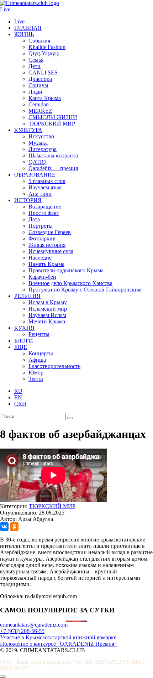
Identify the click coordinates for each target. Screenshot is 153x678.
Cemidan (38, 104)
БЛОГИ (23, 341)
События (39, 41)
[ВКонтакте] (4, 526)
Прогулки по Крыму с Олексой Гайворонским (85, 290)
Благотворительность (54, 366)
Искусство (41, 136)
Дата (34, 219)
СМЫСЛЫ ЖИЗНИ (52, 117)
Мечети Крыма (46, 321)
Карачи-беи (42, 277)
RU (18, 391)
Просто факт (43, 213)
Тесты (35, 379)
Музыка (38, 143)
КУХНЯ (24, 328)
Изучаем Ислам (47, 315)
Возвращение (44, 207)
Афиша (37, 360)
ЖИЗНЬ (24, 34)
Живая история (46, 245)
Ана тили (40, 194)
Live (5, 9)
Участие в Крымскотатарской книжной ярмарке (58, 637)
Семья (35, 60)
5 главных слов (46, 181)
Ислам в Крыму (47, 302)
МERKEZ (40, 111)
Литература (42, 149)
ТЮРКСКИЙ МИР (51, 124)
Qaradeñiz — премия (53, 168)
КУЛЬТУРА (28, 130)
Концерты (40, 353)
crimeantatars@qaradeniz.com (34, 625)
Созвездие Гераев (49, 232)
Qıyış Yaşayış (43, 53)
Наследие (40, 258)
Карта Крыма (44, 98)
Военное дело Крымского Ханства (70, 283)
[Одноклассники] (14, 526)
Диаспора (40, 79)
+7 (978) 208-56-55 (22, 631)
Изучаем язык (45, 187)
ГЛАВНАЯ (28, 28)
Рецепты (38, 334)
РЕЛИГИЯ (27, 296)
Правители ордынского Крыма (66, 270)
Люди (35, 92)
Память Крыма (46, 264)
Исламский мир (47, 309)
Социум (38, 85)
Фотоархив (42, 238)
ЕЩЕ (20, 347)
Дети (34, 66)
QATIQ (37, 162)
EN (18, 397)
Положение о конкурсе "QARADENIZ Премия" (58, 644)
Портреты (40, 226)
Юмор (35, 372)
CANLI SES (43, 73)
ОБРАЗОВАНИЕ (35, 175)
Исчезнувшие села (50, 251)
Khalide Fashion (46, 47)
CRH (20, 404)
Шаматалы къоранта (53, 155)
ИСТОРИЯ (28, 200)
